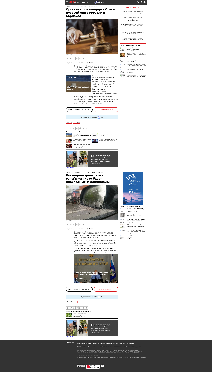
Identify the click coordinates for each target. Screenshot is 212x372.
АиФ (75, 220)
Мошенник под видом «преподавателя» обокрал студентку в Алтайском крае (133, 32)
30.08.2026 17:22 (70, 172)
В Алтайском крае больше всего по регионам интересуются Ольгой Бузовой (81, 146)
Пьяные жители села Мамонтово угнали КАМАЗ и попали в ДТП (133, 12)
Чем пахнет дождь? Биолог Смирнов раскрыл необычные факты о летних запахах (81, 315)
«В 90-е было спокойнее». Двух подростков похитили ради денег (135, 225)
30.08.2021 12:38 (70, 6)
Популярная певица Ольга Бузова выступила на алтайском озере (108, 140)
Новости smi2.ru (71, 167)
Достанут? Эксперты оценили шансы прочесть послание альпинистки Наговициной (136, 49)
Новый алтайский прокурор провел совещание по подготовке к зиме (92, 274)
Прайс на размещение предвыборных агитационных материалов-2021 (96, 343)
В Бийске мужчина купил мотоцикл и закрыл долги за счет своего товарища (132, 26)
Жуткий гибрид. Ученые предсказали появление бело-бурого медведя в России (136, 76)
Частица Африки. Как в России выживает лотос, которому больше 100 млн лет (136, 71)
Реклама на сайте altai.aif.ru (99, 342)
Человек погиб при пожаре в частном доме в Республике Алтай (132, 38)
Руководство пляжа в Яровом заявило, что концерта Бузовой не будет (82, 135)
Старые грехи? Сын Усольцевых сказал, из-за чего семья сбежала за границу (136, 232)
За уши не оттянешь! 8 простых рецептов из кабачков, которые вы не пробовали (136, 55)
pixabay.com (69, 54)
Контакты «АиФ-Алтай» (83, 342)
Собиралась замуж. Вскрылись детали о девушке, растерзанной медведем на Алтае (135, 210)
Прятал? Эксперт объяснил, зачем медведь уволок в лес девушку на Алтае (135, 237)
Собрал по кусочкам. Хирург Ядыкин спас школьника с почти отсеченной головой (136, 65)
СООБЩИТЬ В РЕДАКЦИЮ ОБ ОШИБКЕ (125, 343)
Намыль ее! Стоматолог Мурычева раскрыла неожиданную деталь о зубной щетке (136, 60)
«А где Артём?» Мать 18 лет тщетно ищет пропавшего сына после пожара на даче (136, 221)
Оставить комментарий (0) (106, 109)
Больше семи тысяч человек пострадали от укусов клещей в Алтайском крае (133, 19)
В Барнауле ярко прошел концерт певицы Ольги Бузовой (82, 140)
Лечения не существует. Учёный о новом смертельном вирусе (135, 214)
